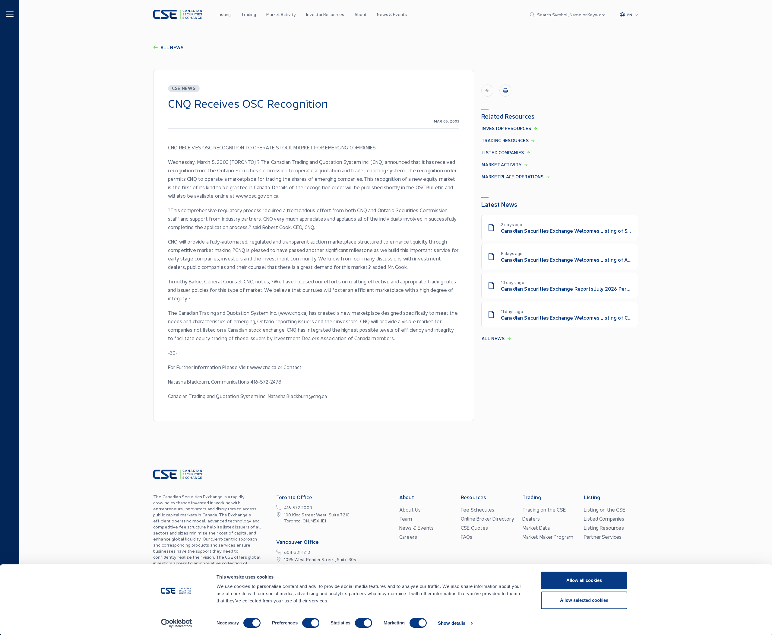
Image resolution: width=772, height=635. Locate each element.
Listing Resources (604, 527)
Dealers (531, 518)
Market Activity (281, 14)
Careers (408, 536)
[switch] (310, 623)
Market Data (536, 527)
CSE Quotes (474, 527)
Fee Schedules (477, 509)
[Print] (505, 91)
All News (172, 47)
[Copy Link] (487, 91)
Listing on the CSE (604, 509)
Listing (224, 14)
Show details (451, 623)
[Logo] (178, 14)
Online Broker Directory (487, 518)
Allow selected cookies (584, 600)
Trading (248, 14)
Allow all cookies (584, 580)
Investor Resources (325, 14)
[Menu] (10, 14)
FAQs (467, 536)
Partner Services (603, 536)
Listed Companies (604, 518)
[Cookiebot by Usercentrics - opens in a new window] (176, 623)
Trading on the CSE (544, 509)
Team (405, 518)
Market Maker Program (547, 536)
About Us (410, 509)
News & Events (392, 14)
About (360, 14)
